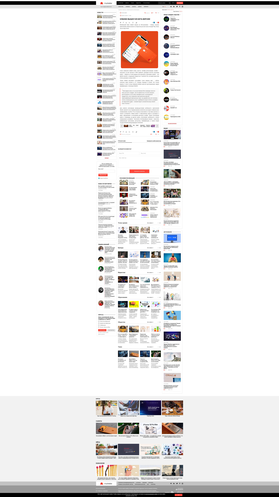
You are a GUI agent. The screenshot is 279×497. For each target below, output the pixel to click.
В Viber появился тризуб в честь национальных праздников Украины (154, 217)
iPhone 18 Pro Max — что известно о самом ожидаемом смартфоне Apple (150, 436)
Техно (132, 2)
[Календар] (173, 3)
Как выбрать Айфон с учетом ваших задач (106, 435)
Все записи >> (150, 222)
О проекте (138, 482)
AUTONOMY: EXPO (174, 54)
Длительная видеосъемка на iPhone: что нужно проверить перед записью (172, 436)
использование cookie (151, 494)
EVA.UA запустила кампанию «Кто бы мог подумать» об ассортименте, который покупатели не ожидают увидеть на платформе (172, 204)
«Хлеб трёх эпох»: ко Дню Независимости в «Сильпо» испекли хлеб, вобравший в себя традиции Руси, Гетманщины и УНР (108, 85)
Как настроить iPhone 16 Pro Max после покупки (128, 436)
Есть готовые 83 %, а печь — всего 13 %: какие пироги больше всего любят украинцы (154, 204)
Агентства (120, 6)
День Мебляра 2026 (175, 81)
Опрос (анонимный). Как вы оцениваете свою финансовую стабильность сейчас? (106, 318)
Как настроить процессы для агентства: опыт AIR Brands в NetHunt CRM (171, 247)
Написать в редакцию (125, 134)
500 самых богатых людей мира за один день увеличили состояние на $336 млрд (106, 218)
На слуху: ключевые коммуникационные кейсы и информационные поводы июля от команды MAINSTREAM (172, 164)
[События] (175, 3)
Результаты (111, 330)
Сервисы (128, 6)
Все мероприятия (172, 123)
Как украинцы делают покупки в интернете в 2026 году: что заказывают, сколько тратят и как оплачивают (109, 22)
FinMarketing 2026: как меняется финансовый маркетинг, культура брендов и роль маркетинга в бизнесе (109, 96)
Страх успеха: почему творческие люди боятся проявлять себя (172, 478)
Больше (107, 158)
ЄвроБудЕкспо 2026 (175, 116)
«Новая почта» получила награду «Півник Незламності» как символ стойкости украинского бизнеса (109, 39)
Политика (153, 484)
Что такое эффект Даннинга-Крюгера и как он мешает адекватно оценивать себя (128, 478)
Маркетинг (120, 2)
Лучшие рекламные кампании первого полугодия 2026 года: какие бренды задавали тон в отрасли (171, 222)
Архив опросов (101, 334)
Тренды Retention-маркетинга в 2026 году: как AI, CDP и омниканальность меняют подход (171, 346)
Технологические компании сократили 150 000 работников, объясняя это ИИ (106, 226)
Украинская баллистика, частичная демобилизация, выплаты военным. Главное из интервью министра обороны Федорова (106, 195)
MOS (148, 484)
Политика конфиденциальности (126, 482)
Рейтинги (146, 6)
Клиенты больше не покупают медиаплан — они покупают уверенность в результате (171, 285)
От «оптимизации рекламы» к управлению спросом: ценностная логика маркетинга (172, 305)
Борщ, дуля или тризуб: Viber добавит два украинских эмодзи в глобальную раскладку (109, 73)
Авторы (134, 6)
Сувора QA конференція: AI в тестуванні (174, 19)
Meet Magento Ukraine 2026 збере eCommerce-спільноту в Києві (175, 29)
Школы (139, 6)
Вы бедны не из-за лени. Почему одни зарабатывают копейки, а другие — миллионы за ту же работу (172, 366)
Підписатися (103, 174)
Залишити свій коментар (154, 141)
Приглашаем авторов (140, 484)
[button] (160, 223)
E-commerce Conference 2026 (174, 99)
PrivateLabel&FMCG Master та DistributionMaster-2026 (175, 47)
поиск (169, 3)
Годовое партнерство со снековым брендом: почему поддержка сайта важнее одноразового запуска (150, 457)
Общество (138, 2)
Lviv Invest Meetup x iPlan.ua (175, 37)
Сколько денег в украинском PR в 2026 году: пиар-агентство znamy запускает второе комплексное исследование (109, 131)
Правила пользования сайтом (125, 484)
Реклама (144, 482)
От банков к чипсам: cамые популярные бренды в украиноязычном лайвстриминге (108, 154)
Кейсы (98, 442)
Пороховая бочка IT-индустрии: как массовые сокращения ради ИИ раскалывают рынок (106, 233)
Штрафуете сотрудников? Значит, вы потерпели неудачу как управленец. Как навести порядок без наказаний (172, 325)
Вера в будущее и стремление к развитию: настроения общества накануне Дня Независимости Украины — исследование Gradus (109, 108)
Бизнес (127, 2)
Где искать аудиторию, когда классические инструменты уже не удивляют (172, 457)
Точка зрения (146, 2)
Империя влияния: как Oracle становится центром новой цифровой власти (171, 387)
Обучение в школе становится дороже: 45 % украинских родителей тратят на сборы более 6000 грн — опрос (109, 114)
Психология (100, 463)
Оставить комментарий (103, 332)
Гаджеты (99, 421)
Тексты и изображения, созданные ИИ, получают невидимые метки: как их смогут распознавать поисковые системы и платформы (109, 148)
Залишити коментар (139, 171)
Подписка (179, 2)
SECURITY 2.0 (173, 107)
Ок (178, 494)
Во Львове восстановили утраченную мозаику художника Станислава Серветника (109, 16)
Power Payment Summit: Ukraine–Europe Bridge (174, 64)
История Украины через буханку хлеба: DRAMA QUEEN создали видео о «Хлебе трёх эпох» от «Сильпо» (109, 28)
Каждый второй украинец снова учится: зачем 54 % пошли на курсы (109, 142)
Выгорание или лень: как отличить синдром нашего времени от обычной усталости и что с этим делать (106, 478)
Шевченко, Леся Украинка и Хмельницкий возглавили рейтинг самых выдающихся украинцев (109, 68)
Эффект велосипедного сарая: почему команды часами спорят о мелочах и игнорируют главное (150, 478)
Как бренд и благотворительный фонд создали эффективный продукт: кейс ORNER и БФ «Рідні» (106, 457)
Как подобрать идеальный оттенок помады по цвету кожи (106, 186)
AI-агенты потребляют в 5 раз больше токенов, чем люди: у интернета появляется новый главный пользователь (109, 45)
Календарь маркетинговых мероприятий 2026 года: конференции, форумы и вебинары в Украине (108, 102)
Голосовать (102, 330)
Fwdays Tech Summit (175, 90)
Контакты (151, 482)
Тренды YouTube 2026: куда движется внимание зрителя (171, 266)
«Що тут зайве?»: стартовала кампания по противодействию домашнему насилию (109, 119)
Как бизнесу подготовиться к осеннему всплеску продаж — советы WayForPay (109, 125)
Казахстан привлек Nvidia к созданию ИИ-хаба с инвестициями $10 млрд (105, 209)
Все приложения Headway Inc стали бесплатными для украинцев (109, 91)
